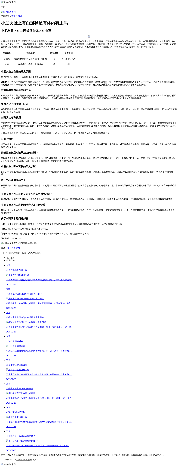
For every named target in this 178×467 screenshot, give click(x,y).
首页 (13, 16)
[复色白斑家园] (8, 12)
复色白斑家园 (13, 248)
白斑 (20, 16)
